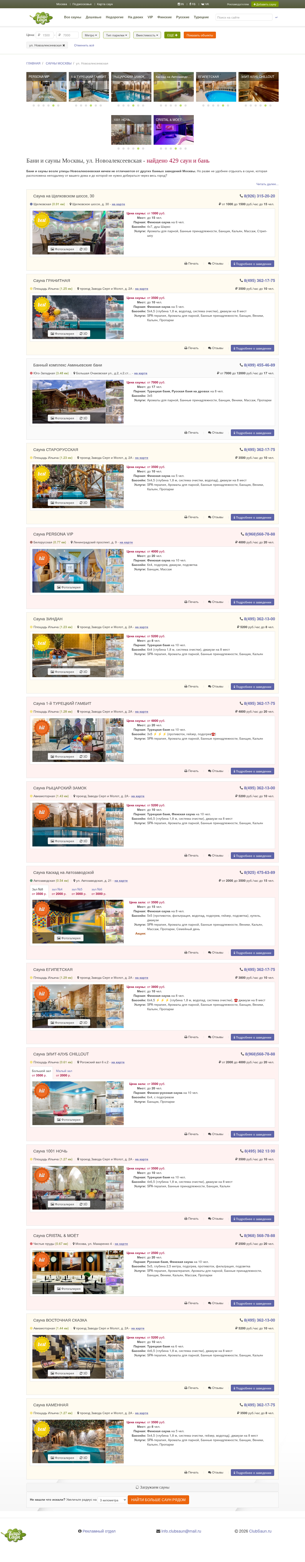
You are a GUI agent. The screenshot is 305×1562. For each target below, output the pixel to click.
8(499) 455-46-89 (259, 365)
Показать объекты (200, 35)
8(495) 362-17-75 (259, 280)
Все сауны (72, 17)
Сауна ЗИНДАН (48, 618)
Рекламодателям (238, 4)
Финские (164, 17)
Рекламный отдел (99, 1531)
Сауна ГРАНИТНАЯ (51, 280)
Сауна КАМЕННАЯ (50, 1404)
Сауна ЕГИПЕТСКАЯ (53, 969)
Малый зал (64, 1072)
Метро (90, 35)
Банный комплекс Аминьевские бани (67, 365)
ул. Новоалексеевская (46, 45)
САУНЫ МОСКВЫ (58, 63)
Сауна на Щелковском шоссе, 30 (63, 196)
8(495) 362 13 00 (259, 1151)
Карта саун (105, 4)
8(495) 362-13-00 (259, 619)
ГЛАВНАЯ (33, 63)
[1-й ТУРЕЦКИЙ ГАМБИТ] (89, 87)
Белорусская (49, 542)
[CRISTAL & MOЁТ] (174, 130)
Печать (192, 263)
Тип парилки (115, 35)
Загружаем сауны (154, 1487)
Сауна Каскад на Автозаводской (63, 872)
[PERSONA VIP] (46, 87)
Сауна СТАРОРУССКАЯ (55, 449)
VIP (150, 17)
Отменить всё (84, 45)
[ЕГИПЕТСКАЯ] (216, 87)
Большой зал (41, 1072)
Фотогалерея (64, 249)
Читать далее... (267, 184)
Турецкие (201, 17)
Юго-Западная (51, 373)
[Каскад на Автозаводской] (174, 87)
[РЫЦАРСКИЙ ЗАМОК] (131, 87)
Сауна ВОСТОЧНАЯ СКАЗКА (60, 1320)
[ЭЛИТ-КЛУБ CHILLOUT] (258, 87)
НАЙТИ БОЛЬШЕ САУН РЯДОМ (158, 1499)
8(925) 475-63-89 (259, 872)
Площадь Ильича (53, 288)
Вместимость (146, 35)
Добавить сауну (266, 4)
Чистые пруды (50, 1243)
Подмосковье (82, 4)
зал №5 (79, 891)
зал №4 (59, 891)
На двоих (135, 17)
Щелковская (49, 204)
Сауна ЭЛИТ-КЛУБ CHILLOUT (61, 1054)
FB (193, 4)
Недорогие (114, 17)
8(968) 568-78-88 (259, 1235)
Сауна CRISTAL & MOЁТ (56, 1235)
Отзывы (217, 263)
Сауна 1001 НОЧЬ (50, 1151)
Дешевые (93, 17)
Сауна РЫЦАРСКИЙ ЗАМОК (59, 787)
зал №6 (99, 891)
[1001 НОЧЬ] (131, 130)
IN (182, 4)
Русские (182, 17)
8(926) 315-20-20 (259, 196)
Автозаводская (51, 880)
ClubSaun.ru (260, 1531)
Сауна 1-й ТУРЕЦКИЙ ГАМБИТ (62, 703)
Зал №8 (39, 891)
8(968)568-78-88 (260, 534)
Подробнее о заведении (253, 263)
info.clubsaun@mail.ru (181, 1531)
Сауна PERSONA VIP (53, 534)
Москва (61, 4)
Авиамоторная (51, 796)
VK (206, 4)
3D (84, 249)
